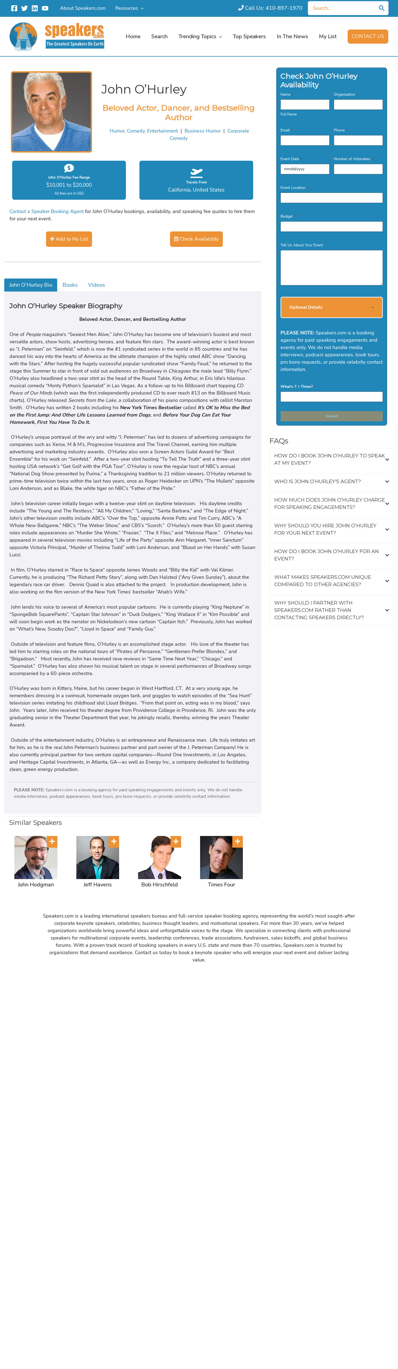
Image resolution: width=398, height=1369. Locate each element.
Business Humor (203, 131)
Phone (341, 130)
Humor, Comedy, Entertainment (144, 131)
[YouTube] (45, 8)
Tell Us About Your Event (301, 245)
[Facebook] (14, 8)
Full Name (288, 114)
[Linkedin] (35, 8)
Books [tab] (70, 285)
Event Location (294, 187)
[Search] (382, 8)
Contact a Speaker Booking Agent (46, 211)
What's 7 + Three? (298, 386)
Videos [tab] (96, 285)
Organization (346, 94)
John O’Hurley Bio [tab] (30, 285)
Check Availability (198, 239)
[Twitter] (24, 8)
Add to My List (71, 239)
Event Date (291, 159)
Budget (288, 216)
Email (286, 130)
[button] (141, 8)
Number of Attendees (353, 159)
